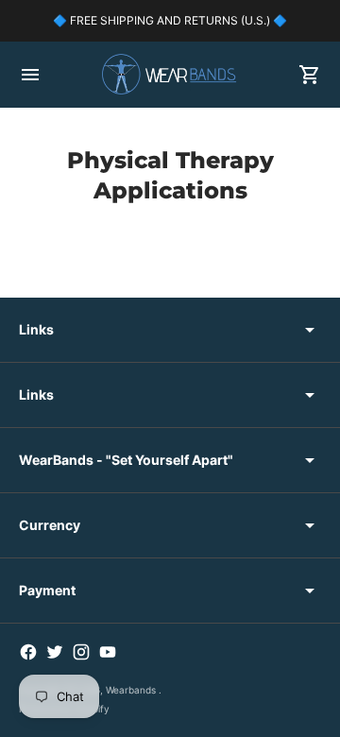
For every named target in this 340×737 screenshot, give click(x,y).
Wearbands (132, 689)
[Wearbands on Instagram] (81, 652)
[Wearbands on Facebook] (28, 652)
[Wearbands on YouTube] (107, 652)
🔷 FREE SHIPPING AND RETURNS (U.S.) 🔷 (170, 20)
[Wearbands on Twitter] (54, 652)
